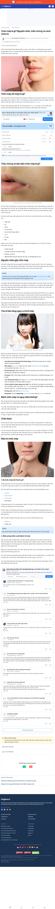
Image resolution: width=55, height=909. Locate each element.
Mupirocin (7, 521)
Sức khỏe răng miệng (5, 27)
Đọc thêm (5, 586)
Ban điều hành (31, 828)
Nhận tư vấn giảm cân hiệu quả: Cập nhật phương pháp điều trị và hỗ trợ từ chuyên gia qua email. (25, 155)
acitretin (42, 393)
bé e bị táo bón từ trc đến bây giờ (16, 653)
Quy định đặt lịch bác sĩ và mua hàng (9, 839)
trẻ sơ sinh (37, 102)
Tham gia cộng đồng (27, 730)
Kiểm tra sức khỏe (32, 814)
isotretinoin (27, 393)
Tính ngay (47, 158)
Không (10, 146)
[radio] (45, 132)
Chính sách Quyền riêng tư (7, 828)
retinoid (14, 393)
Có (4, 146)
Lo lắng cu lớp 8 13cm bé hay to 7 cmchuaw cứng (20, 580)
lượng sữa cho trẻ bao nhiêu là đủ (16, 682)
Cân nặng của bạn (6, 141)
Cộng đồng (30, 816)
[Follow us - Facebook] (2, 809)
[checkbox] (3, 155)
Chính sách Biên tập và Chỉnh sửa (8, 830)
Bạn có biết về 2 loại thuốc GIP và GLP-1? (11, 148)
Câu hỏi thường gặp (5, 835)
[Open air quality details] (10, 907)
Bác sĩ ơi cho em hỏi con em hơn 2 (16, 609)
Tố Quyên (7, 41)
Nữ (52, 131)
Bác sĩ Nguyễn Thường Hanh (18, 38)
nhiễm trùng (26, 386)
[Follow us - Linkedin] (7, 809)
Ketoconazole (8, 495)
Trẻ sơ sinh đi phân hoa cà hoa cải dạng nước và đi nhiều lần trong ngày (26, 698)
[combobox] (50, 138)
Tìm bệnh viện (4, 816)
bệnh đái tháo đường (37, 366)
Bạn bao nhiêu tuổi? (6, 135)
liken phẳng (33, 430)
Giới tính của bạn (5, 131)
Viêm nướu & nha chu (16, 27)
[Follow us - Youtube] (10, 809)
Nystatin (7, 493)
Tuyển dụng (30, 830)
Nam (47, 131)
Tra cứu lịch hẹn (31, 819)
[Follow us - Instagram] (4, 809)
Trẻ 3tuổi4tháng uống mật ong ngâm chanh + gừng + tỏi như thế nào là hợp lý (27, 593)
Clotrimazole (8, 498)
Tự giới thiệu (30, 826)
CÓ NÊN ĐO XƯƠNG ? (12, 714)
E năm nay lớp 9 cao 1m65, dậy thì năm (17, 623)
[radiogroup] (48, 132)
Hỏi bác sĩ (49, 576)
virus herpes (34, 105)
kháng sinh (22, 368)
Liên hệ (29, 835)
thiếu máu (27, 379)
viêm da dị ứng (24, 391)
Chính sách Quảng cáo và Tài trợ (8, 833)
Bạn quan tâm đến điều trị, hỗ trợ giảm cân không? (13, 144)
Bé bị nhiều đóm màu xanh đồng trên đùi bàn (18, 669)
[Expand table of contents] (27, 45)
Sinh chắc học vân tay (13, 637)
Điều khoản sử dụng (5, 826)
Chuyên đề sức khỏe (6, 814)
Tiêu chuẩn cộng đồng (6, 837)
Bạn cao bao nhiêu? (6, 138)
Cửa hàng (3, 819)
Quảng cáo (30, 833)
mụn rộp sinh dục (41, 276)
